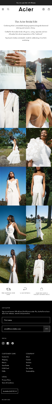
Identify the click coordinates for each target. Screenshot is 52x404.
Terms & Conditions (8, 383)
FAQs (3, 371)
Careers (28, 360)
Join (46, 329)
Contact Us (5, 357)
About (28, 357)
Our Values (29, 368)
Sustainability (30, 371)
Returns (4, 363)
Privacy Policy (6, 380)
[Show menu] (4, 9)
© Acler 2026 (6, 399)
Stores (28, 365)
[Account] (43, 9)
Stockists (28, 363)
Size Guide (5, 365)
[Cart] (49, 9)
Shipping (4, 360)
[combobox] (9, 391)
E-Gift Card (5, 368)
